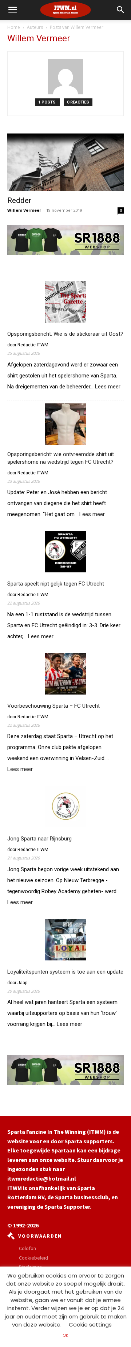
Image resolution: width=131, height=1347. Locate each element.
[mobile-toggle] (12, 10)
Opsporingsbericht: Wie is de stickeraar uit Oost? (65, 334)
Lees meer (107, 387)
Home (13, 27)
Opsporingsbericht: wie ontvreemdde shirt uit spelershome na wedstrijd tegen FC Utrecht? (60, 458)
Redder (19, 200)
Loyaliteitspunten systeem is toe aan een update (65, 971)
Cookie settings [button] (90, 1324)
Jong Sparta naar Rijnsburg (39, 838)
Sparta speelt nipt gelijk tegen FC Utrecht (55, 583)
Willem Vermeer (24, 210)
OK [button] (65, 1335)
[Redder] (65, 162)
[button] (121, 10)
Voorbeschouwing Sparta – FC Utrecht (53, 706)
